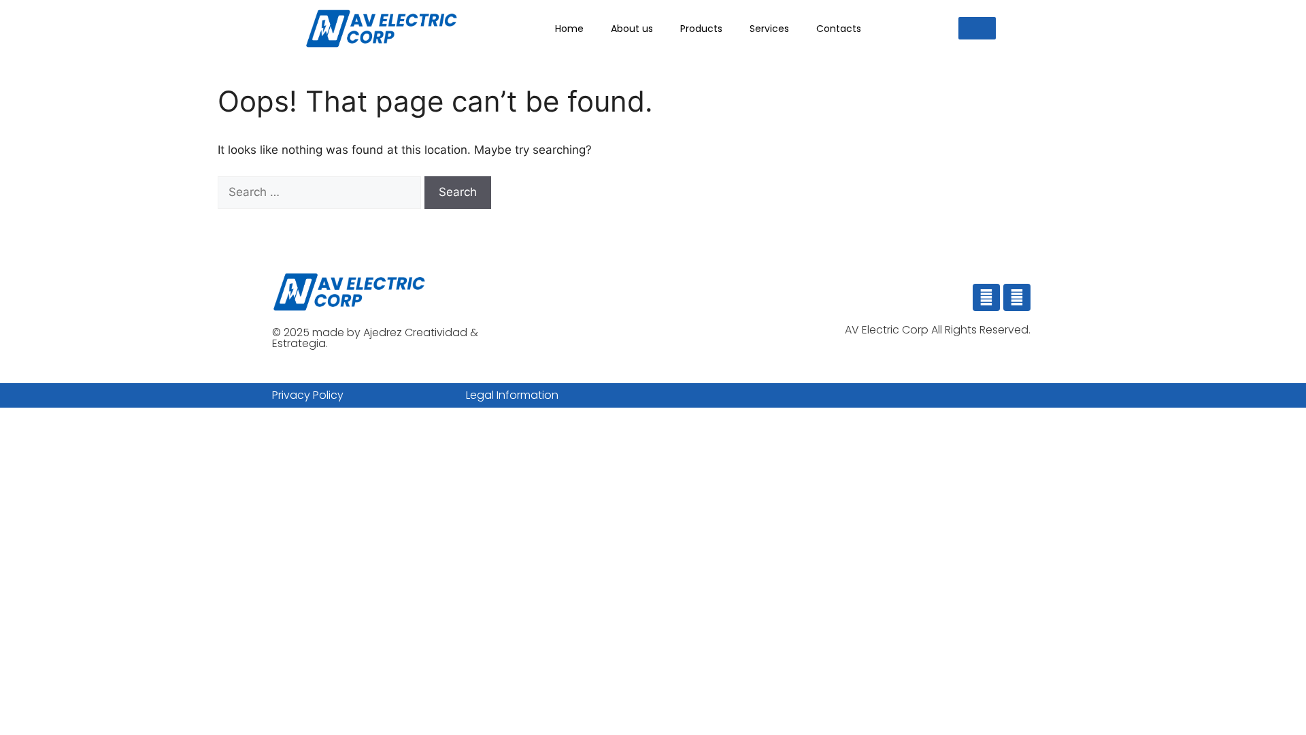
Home (569, 28)
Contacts (838, 28)
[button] (977, 28)
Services (769, 28)
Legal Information (512, 395)
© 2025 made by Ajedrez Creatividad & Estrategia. (375, 338)
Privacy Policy (308, 395)
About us (632, 28)
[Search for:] (321, 192)
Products (701, 28)
